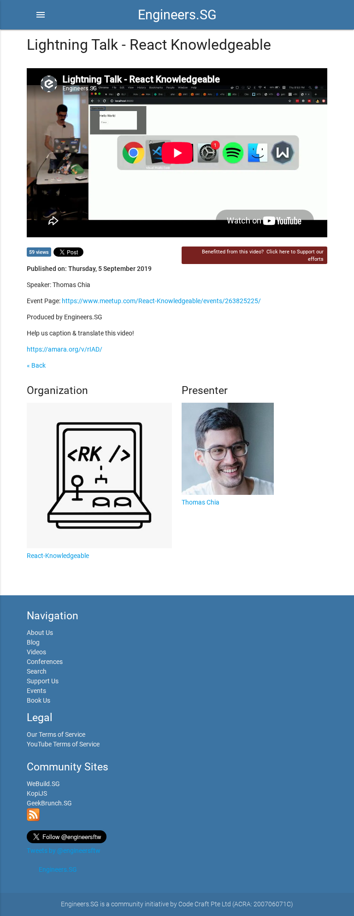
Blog (33, 642)
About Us (40, 632)
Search (37, 671)
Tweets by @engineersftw (63, 850)
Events (36, 690)
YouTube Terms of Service (63, 744)
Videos (36, 652)
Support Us (43, 681)
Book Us (38, 700)
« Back (36, 365)
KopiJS (37, 793)
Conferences (45, 661)
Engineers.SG (177, 15)
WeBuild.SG (43, 783)
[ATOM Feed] (33, 818)
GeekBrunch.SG (49, 803)
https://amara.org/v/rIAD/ (64, 349)
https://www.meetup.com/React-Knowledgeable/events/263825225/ (161, 301)
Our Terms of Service (56, 734)
